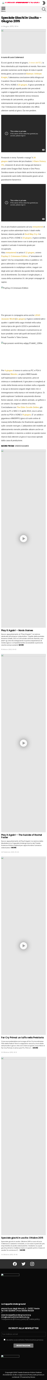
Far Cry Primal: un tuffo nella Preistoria (22, 1037)
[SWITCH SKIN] (44, 3)
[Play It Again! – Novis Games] (23, 538)
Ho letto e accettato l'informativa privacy (24, 1340)
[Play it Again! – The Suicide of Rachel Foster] (23, 743)
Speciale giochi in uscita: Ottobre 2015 (22, 1237)
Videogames (22, 445)
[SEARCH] (44, 9)
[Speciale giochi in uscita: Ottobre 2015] (23, 1146)
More (21, 645)
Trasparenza (7, 1319)
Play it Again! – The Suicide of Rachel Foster (21, 836)
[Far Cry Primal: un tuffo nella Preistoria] (23, 946)
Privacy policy (20, 1319)
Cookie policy (34, 1319)
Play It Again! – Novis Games (17, 630)
